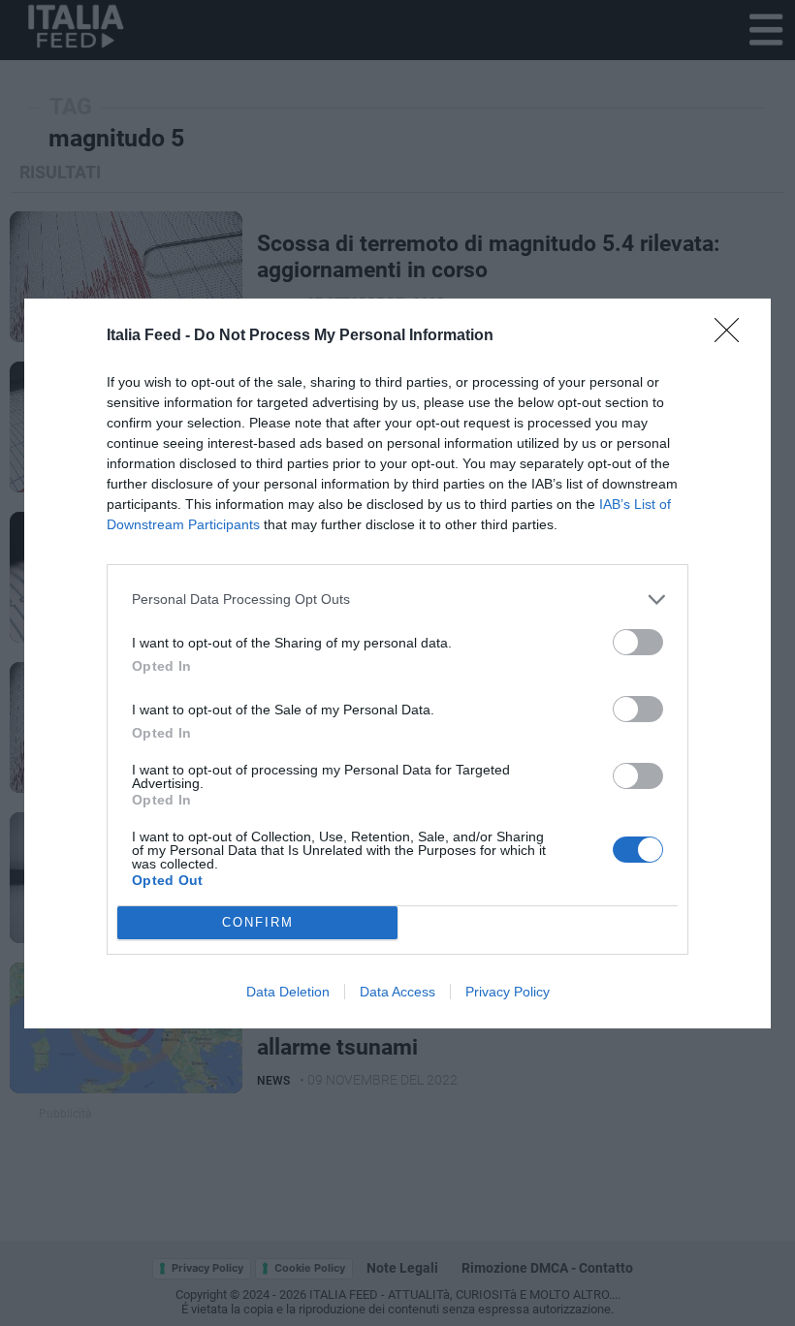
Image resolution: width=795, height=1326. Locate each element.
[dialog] (397, 663)
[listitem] (397, 599)
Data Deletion (288, 991)
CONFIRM (258, 922)
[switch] (638, 642)
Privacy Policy (507, 991)
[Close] (733, 336)
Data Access (397, 991)
